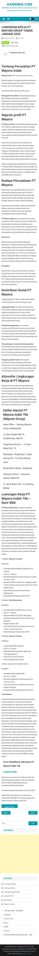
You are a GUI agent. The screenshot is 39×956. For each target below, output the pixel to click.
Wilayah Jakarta (9, 904)
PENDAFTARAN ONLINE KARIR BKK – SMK (18, 935)
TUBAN (15, 43)
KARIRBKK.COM (19, 4)
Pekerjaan (7, 915)
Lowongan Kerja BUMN (11, 892)
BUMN (6, 927)
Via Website (8, 900)
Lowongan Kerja (9, 888)
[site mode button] (31, 19)
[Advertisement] (19, 853)
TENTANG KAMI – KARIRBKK (13, 911)
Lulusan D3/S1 (9, 896)
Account (7, 931)
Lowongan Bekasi (10, 884)
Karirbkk (21, 38)
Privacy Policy (8, 919)
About (6, 923)
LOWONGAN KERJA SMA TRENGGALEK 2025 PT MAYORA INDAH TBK (33, 813)
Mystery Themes (26, 953)
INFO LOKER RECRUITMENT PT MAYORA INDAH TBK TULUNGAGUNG (8, 813)
